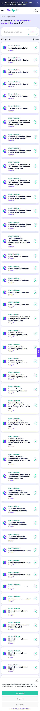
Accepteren (20, 693)
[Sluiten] (38, 3)
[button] (37, 680)
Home (3, 16)
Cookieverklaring (14, 708)
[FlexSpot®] (12, 10)
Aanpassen (20, 704)
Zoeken (32, 32)
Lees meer (22, 4)
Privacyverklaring (25, 708)
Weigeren (20, 699)
